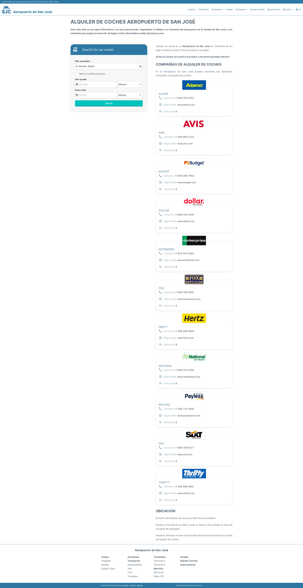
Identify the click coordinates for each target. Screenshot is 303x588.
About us (140, 585)
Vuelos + (192, 9)
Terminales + (217, 9)
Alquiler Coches (257, 9)
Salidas (105, 564)
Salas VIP (159, 576)
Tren (129, 572)
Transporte (133, 560)
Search (109, 103)
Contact (132, 585)
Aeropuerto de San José (32, 12)
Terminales (160, 557)
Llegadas (106, 560)
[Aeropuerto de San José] (6, 9)
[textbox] (109, 66)
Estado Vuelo (108, 568)
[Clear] (140, 66)
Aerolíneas (204, 9)
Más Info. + (288, 9)
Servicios (159, 572)
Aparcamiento (273, 9)
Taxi (129, 568)
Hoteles (229, 9)
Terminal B (159, 564)
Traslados (132, 576)
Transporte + (241, 9)
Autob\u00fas (134, 564)
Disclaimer (125, 585)
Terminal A (159, 560)
